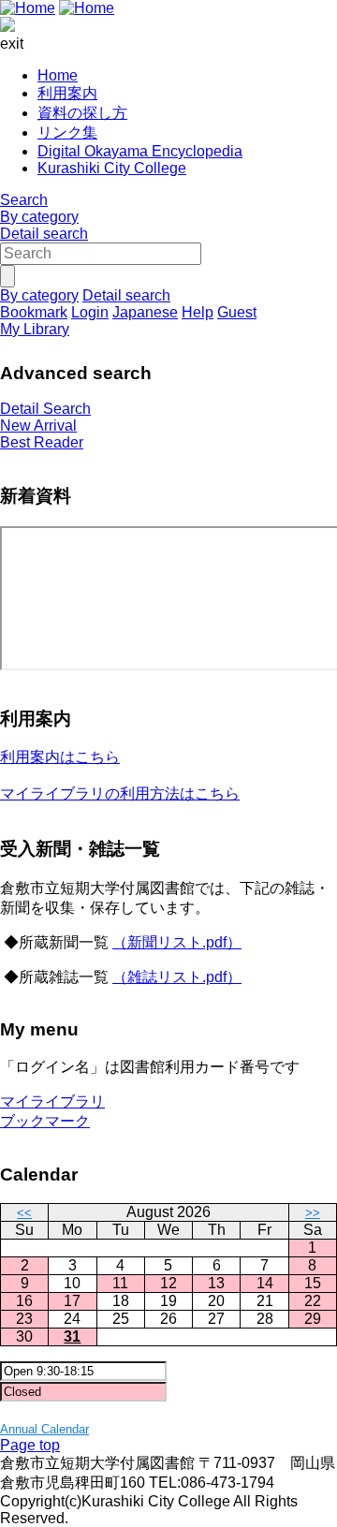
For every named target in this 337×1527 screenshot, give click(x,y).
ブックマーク (45, 1121)
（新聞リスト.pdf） (177, 942)
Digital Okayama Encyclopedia (139, 151)
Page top (30, 1445)
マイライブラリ (52, 1101)
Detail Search (45, 409)
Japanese (145, 312)
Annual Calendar (44, 1429)
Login (90, 312)
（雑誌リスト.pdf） (177, 977)
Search (24, 200)
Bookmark (33, 312)
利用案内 (67, 93)
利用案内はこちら (60, 757)
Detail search (44, 234)
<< (24, 1213)
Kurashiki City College (111, 168)
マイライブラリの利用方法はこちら (120, 793)
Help (197, 312)
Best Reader (41, 442)
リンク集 (67, 132)
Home (57, 75)
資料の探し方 (82, 113)
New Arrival (38, 425)
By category (39, 217)
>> (312, 1213)
